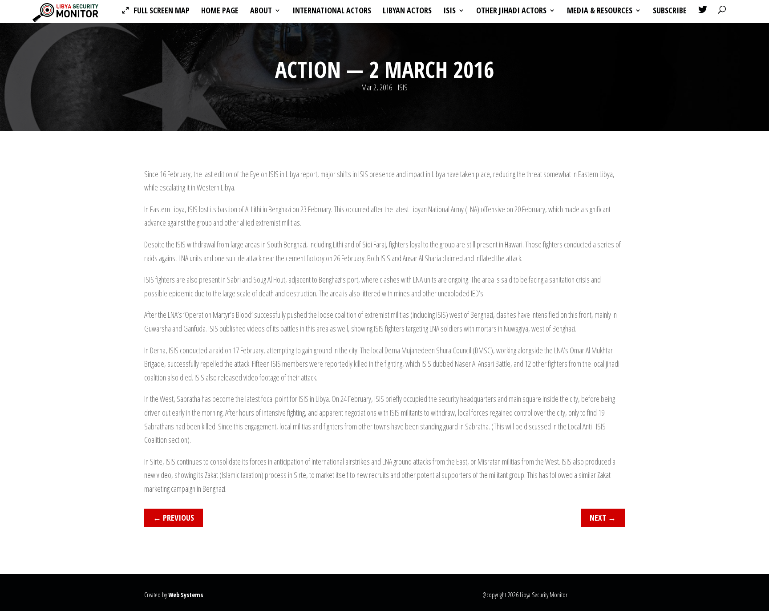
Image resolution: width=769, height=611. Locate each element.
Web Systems (185, 595)
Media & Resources (599, 11)
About (261, 11)
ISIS (449, 11)
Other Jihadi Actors (511, 11)
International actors (331, 11)
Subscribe (670, 11)
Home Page (220, 11)
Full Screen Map (162, 11)
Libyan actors (407, 11)
